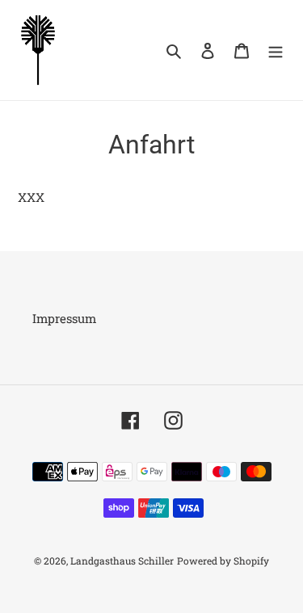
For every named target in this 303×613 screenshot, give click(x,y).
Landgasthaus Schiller (122, 560)
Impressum (64, 318)
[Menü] (275, 49)
